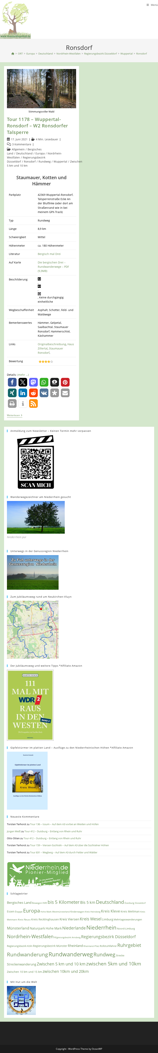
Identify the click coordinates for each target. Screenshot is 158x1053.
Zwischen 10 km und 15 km (24, 972)
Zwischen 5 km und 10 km (61, 964)
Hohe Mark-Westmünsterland (55, 911)
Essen (10, 911)
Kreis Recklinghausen (45, 919)
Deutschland (24, 153)
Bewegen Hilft (39, 903)
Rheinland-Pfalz (91, 946)
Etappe (19, 911)
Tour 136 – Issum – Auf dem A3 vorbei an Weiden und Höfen (64, 824)
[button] (12, 382)
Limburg (107, 919)
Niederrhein (101, 927)
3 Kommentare (21, 144)
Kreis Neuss (24, 919)
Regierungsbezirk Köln (19, 946)
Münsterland (18, 928)
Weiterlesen (14, 415)
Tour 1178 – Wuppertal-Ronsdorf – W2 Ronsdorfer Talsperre (37, 125)
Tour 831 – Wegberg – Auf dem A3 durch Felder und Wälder (63, 852)
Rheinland (75, 945)
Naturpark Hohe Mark (46, 928)
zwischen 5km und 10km (113, 963)
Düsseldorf (140, 903)
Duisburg (129, 902)
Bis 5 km (87, 902)
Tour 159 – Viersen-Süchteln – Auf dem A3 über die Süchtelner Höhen (69, 845)
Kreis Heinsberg (92, 911)
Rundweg (45, 161)
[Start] (12, 53)
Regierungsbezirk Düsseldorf (108, 936)
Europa (40, 153)
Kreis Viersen (69, 919)
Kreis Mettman (130, 911)
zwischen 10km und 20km (66, 971)
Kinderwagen (77, 911)
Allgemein (18, 149)
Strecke (120, 955)
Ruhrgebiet (129, 945)
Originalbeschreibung (52, 344)
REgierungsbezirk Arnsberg (67, 937)
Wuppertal (60, 161)
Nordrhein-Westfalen (30, 936)
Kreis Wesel (90, 919)
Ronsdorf (141, 53)
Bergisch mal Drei (49, 254)
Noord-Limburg (126, 928)
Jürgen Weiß (14, 831)
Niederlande (74, 928)
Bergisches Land (19, 902)
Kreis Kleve (110, 911)
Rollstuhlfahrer (108, 946)
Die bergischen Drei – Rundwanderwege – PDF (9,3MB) (53, 267)
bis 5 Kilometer (64, 902)
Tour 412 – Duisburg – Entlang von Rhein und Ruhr (53, 831)
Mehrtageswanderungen (128, 919)
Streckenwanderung (21, 964)
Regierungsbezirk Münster (50, 946)
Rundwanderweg (71, 954)
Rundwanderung (27, 954)
